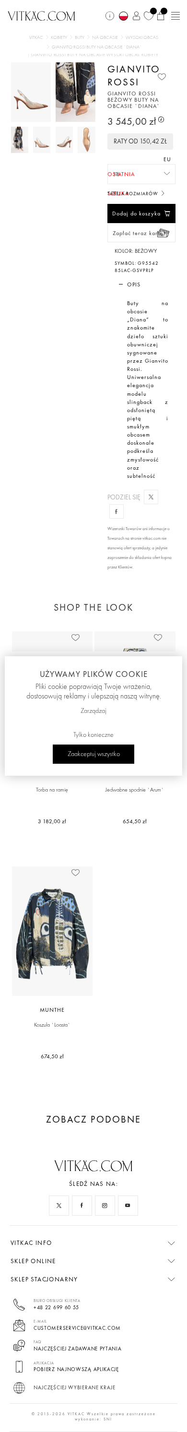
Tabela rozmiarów (133, 193)
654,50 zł (135, 821)
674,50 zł (52, 1056)
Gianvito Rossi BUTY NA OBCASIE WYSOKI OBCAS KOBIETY (95, 55)
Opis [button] (133, 284)
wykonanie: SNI (93, 1419)
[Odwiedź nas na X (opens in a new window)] (59, 1205)
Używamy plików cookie (94, 674)
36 (116, 177)
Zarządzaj (93, 711)
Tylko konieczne (93, 735)
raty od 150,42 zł (140, 141)
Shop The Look (93, 607)
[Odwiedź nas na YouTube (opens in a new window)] (128, 1205)
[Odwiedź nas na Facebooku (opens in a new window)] (82, 1205)
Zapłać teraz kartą (138, 233)
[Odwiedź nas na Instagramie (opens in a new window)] (105, 1205)
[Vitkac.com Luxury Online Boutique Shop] (41, 15)
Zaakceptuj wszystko (94, 754)
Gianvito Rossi (133, 75)
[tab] (142, 284)
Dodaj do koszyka (136, 213)
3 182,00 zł (52, 821)
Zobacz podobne (93, 1119)
